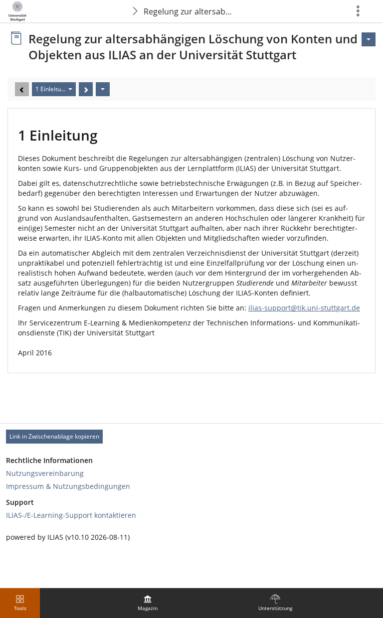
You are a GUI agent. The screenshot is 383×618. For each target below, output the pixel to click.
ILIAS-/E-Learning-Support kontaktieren (71, 515)
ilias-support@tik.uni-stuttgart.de (304, 307)
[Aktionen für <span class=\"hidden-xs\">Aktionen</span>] (369, 39)
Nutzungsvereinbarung (45, 473)
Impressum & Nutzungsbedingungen (68, 486)
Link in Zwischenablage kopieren (54, 436)
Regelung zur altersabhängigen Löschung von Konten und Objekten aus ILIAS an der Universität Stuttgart (191, 11)
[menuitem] (148, 603)
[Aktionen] (103, 89)
